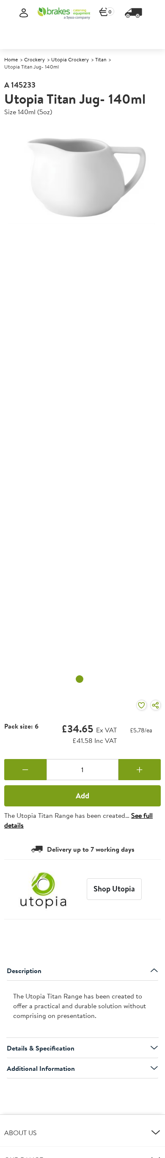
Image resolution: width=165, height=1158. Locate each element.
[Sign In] (24, 13)
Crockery (34, 59)
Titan (100, 59)
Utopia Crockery (70, 59)
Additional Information (41, 1068)
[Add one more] (139, 769)
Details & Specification (40, 1048)
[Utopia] (43, 889)
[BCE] (64, 13)
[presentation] (82, 1009)
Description (24, 970)
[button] (82, 1132)
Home (11, 59)
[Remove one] (25, 769)
